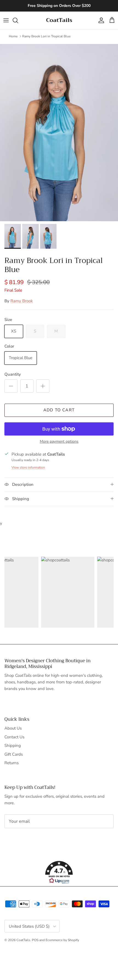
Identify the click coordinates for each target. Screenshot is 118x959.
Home (13, 36)
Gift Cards (13, 754)
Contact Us (14, 737)
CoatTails (23, 940)
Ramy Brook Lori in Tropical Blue (46, 36)
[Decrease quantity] (11, 386)
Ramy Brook (21, 301)
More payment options (59, 441)
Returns (11, 763)
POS (35, 940)
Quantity (12, 374)
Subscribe (23, 838)
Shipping (12, 745)
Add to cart (59, 410)
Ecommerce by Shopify (62, 940)
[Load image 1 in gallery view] (59, 132)
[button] (59, 872)
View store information (28, 467)
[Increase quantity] (42, 386)
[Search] (18, 20)
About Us (13, 728)
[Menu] (6, 20)
